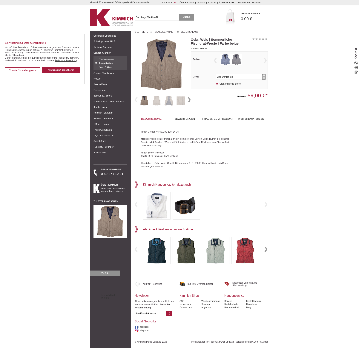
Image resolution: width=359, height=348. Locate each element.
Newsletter (142, 295)
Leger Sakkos (106, 63)
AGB (182, 301)
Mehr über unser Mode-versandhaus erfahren (113, 188)
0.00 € (250, 16)
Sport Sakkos (105, 67)
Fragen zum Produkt (217, 118)
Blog (248, 307)
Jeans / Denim (100, 84)
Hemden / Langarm (103, 112)
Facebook (143, 327)
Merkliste (256, 3)
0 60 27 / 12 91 (112, 172)
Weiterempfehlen (251, 118)
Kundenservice (234, 295)
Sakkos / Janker (102, 53)
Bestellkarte (244, 3)
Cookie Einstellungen (21, 70)
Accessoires (99, 152)
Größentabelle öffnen (230, 84)
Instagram (143, 330)
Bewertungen (184, 118)
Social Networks (145, 321)
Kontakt (212, 3)
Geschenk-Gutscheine (104, 36)
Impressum (185, 304)
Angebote (206, 307)
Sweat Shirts (99, 141)
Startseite (141, 32)
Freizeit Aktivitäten (102, 130)
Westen (97, 78)
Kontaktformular (254, 301)
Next (189, 99)
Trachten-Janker (107, 59)
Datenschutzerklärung (66, 60)
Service (201, 3)
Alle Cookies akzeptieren (61, 70)
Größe (196, 76)
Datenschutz (186, 307)
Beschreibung (151, 118)
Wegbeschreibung (210, 301)
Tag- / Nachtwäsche (103, 135)
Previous (136, 99)
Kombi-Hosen (100, 107)
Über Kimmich (187, 3)
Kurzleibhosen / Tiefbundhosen (109, 101)
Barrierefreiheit (232, 307)
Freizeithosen (100, 90)
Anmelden (167, 2)
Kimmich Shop (189, 295)
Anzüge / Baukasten (103, 73)
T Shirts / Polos (101, 124)
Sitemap (205, 304)
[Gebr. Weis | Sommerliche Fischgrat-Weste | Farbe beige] (144, 101)
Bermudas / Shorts (102, 95)
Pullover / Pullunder (103, 147)
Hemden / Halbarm (103, 118)
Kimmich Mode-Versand (109, 296)
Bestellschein (231, 304)
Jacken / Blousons (102, 47)
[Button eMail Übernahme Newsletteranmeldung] (169, 313)
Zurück (104, 273)
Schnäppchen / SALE (104, 41)
